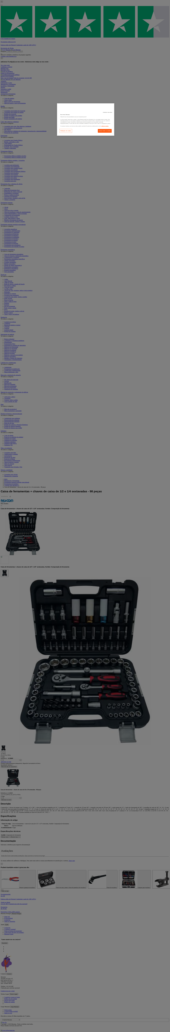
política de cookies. (105, 126)
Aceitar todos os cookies (105, 130)
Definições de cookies (65, 130)
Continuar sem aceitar (107, 112)
